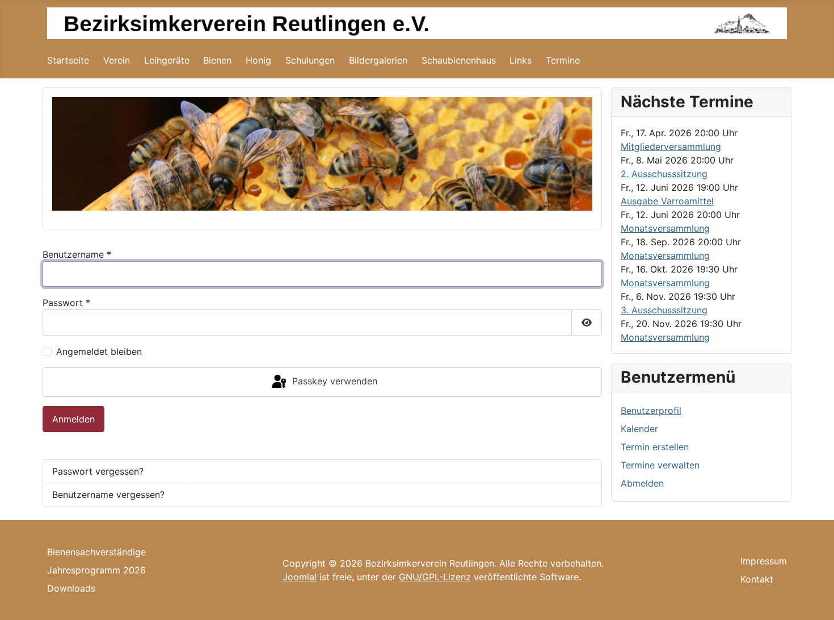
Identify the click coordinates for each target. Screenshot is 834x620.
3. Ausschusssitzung (664, 310)
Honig (258, 60)
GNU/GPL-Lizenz (435, 577)
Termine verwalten (660, 465)
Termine (563, 60)
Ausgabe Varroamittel (667, 201)
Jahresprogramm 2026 (96, 570)
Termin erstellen (655, 447)
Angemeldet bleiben (99, 351)
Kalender (639, 428)
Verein (116, 60)
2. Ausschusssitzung (664, 173)
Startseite (68, 60)
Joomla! (300, 577)
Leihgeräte (166, 60)
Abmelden (642, 483)
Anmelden (73, 419)
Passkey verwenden (333, 381)
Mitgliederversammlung (671, 146)
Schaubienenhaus (459, 60)
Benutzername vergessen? (108, 494)
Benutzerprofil (651, 410)
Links (520, 60)
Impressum (763, 561)
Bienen (217, 60)
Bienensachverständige (96, 552)
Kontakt (756, 579)
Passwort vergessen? (98, 471)
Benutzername (77, 254)
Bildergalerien (378, 60)
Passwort (66, 302)
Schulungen (310, 60)
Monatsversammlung (665, 228)
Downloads (71, 588)
